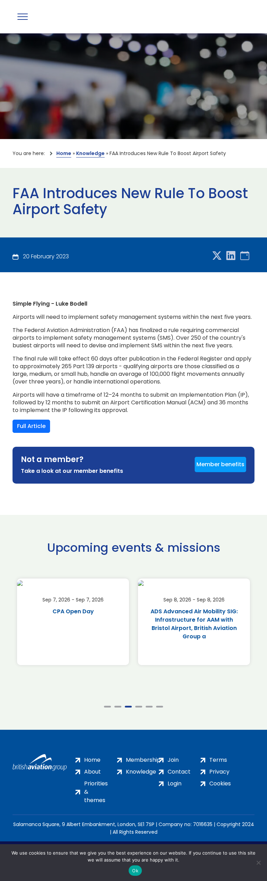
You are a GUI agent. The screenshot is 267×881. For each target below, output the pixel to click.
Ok (135, 870)
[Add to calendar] (244, 256)
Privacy (219, 772)
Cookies (220, 783)
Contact (179, 772)
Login (174, 783)
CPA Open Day (73, 611)
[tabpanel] (73, 622)
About (92, 772)
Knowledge (90, 153)
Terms (218, 760)
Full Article (31, 426)
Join (173, 760)
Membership (143, 760)
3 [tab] (128, 707)
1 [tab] (107, 707)
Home (63, 153)
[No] (258, 862)
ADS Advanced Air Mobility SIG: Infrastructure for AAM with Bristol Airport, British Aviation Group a (194, 623)
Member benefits (220, 464)
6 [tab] (159, 707)
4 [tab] (138, 707)
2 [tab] (117, 707)
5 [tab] (149, 707)
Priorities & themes (96, 791)
